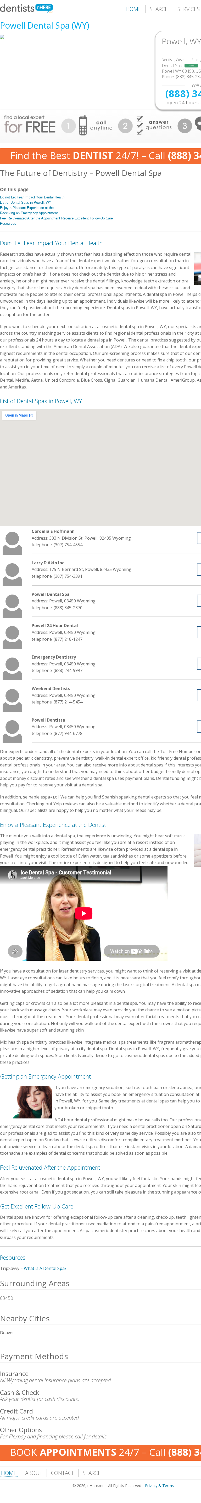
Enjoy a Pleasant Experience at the (27, 208)
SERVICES (188, 9)
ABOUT (33, 1472)
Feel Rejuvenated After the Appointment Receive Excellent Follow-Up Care (56, 218)
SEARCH (159, 9)
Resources (8, 223)
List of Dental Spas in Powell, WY (25, 202)
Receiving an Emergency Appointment (29, 213)
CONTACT (62, 1472)
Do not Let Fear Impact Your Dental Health (32, 197)
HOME (133, 9)
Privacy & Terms (159, 1485)
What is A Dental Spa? (45, 1268)
